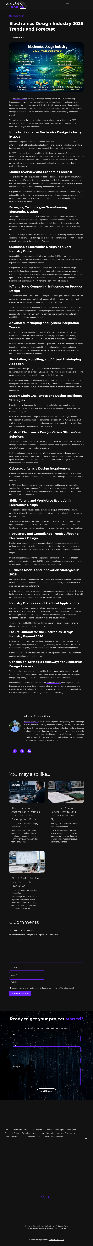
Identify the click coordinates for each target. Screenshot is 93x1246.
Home (7, 1130)
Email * (15, 1045)
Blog (32, 1130)
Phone (15, 1056)
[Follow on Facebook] (43, 1197)
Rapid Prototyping (47, 1133)
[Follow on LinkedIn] (49, 1197)
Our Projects (17, 1130)
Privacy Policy (63, 1226)
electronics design (20, 99)
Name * (15, 1034)
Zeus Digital (59, 1130)
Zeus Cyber (71, 1130)
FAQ (25, 1130)
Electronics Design (16, 16)
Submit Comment (20, 993)
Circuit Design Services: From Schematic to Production (25, 882)
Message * (16, 1066)
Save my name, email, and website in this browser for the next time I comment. (43, 988)
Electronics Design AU (56, 1240)
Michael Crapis (31, 722)
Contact (49, 1130)
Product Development (20, 827)
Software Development (66, 1133)
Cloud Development (35, 1136)
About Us (39, 1130)
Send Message (46, 1091)
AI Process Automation (54, 1136)
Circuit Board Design (30, 1133)
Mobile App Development (15, 1136)
